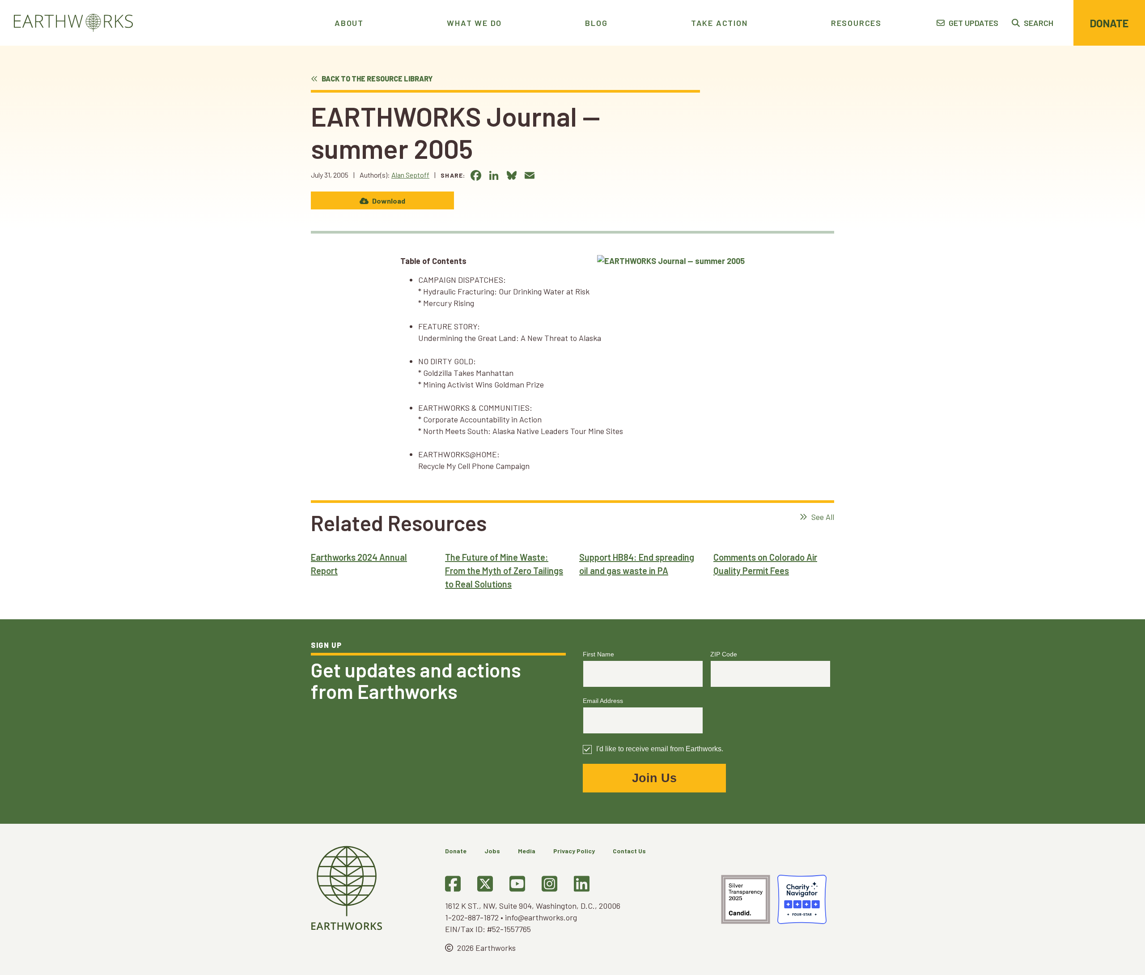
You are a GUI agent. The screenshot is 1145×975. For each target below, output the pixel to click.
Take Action (719, 23)
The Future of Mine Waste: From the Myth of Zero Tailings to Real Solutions (504, 570)
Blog (596, 23)
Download (388, 200)
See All (822, 517)
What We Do (474, 23)
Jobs (492, 851)
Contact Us (629, 851)
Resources (856, 23)
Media (526, 851)
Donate (1109, 23)
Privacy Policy (574, 851)
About (349, 23)
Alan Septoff (410, 174)
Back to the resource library (376, 78)
